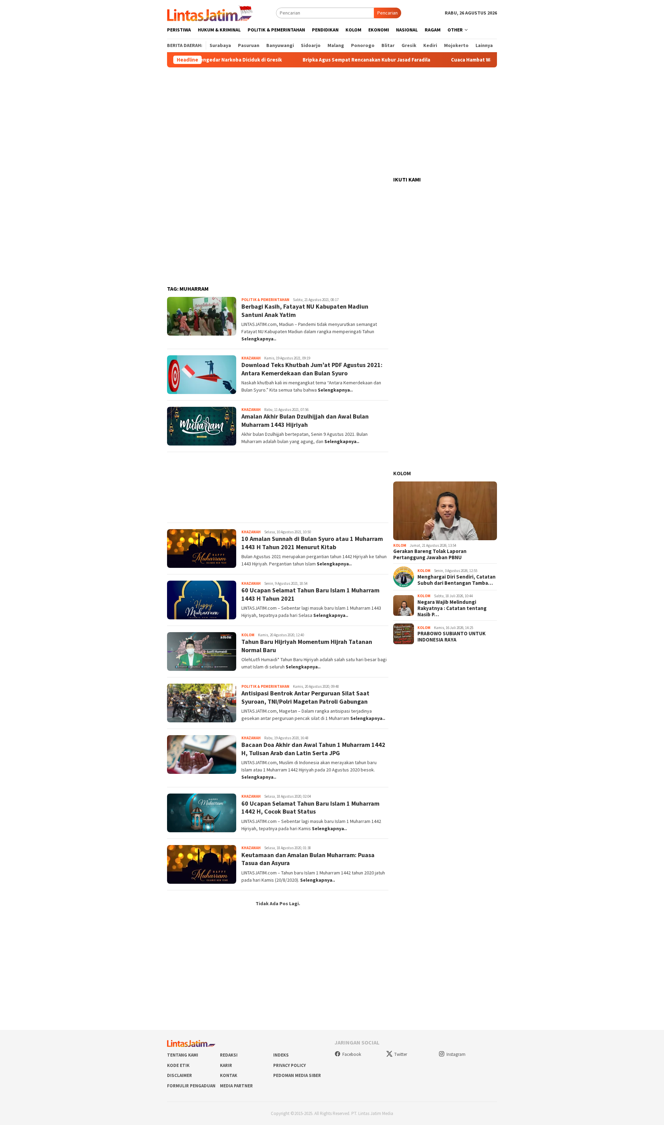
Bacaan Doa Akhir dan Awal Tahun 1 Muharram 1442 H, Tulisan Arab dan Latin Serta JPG (313, 749)
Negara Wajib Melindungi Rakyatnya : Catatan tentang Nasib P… (452, 608)
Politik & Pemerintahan (265, 299)
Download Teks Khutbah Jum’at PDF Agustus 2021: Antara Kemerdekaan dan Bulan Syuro (311, 369)
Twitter (400, 1054)
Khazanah (251, 358)
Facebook (351, 1054)
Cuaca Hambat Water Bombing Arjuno (472, 60)
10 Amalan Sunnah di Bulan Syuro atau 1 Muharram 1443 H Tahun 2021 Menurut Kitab (312, 543)
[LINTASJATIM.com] (211, 12)
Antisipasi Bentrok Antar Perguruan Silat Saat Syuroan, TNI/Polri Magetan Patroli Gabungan (305, 697)
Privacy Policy (289, 1065)
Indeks (281, 1055)
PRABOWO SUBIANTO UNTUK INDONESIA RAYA (451, 636)
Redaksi (229, 1055)
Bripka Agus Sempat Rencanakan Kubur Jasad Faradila (343, 60)
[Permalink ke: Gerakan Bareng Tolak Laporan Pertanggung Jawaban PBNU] (445, 510)
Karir (226, 1065)
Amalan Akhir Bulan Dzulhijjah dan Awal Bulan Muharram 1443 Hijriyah (305, 420)
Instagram (455, 1054)
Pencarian (387, 13)
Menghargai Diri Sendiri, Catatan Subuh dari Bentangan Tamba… (456, 580)
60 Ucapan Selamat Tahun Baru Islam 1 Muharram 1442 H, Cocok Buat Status (310, 807)
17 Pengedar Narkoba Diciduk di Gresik (213, 60)
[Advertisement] (332, 122)
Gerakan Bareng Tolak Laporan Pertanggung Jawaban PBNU (430, 554)
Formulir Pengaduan (191, 1086)
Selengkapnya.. (258, 339)
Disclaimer (179, 1075)
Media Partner (236, 1086)
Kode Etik (178, 1065)
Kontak (228, 1075)
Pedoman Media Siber (297, 1075)
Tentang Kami (182, 1055)
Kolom (248, 634)
